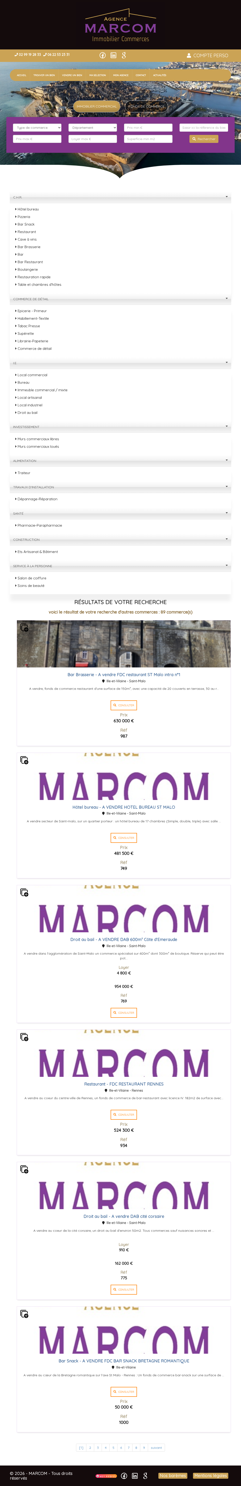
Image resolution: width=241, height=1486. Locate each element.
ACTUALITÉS (159, 75)
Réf (123, 730)
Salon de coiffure (32, 578)
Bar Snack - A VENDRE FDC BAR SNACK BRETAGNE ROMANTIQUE (124, 1361)
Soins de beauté (31, 585)
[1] (81, 1448)
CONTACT (141, 75)
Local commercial (32, 375)
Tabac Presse (29, 326)
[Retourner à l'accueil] (120, 24)
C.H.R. (18, 197)
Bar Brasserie (29, 247)
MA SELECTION (97, 75)
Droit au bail (27, 412)
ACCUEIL (23, 75)
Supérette (26, 333)
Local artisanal (30, 397)
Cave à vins (27, 239)
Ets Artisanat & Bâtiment (38, 551)
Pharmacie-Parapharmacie (40, 525)
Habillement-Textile (33, 318)
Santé (18, 513)
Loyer (124, 967)
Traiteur (24, 473)
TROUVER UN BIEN (44, 75)
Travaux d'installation (34, 487)
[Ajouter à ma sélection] (24, 627)
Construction (26, 539)
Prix (124, 715)
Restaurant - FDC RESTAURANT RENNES (124, 1084)
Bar (21, 254)
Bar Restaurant (30, 262)
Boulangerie (28, 269)
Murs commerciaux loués (38, 446)
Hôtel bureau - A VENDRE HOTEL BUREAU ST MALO (123, 807)
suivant (156, 1448)
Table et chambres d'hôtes (39, 284)
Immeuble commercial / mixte (43, 390)
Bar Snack (26, 224)
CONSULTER (125, 705)
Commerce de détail (31, 299)
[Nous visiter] (106, 1476)
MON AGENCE (121, 75)
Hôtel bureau (28, 209)
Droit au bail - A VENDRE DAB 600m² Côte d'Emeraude (123, 939)
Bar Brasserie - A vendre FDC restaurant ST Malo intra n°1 (124, 674)
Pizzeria (24, 216)
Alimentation (25, 461)
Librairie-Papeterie (33, 341)
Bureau (23, 382)
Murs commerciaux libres (38, 439)
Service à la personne (33, 566)
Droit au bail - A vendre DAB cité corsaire (124, 1216)
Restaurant (27, 232)
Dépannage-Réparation (37, 499)
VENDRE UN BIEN (72, 75)
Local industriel (30, 405)
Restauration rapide (34, 277)
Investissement (26, 427)
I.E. (15, 363)
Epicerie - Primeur (32, 311)
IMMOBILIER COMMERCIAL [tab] (97, 106)
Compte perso (209, 55)
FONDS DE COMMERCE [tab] (147, 106)
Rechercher (205, 139)
